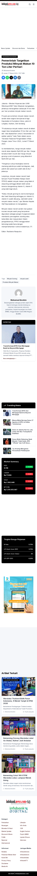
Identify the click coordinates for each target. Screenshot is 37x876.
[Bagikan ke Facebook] (3, 77)
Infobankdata (24, 857)
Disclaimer (5, 863)
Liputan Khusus (25, 837)
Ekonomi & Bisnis (7, 834)
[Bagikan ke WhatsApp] (7, 77)
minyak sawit (24, 278)
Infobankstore (24, 854)
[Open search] (29, 4)
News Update (5, 48)
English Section (25, 831)
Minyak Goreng (12, 278)
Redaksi (4, 852)
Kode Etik (5, 857)
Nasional (4, 840)
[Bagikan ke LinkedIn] (15, 77)
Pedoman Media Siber (9, 854)
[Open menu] (33, 4)
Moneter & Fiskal (7, 828)
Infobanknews (24, 852)
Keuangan (5, 825)
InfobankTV (24, 860)
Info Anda (23, 825)
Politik (3, 837)
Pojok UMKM (24, 834)
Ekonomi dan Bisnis (18, 48)
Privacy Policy (6, 860)
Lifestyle (23, 822)
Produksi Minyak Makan (10, 282)
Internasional (6, 843)
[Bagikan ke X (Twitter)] (11, 77)
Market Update (6, 831)
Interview (23, 840)
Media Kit (5, 866)
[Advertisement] (18, 27)
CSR (21, 828)
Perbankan (30, 48)
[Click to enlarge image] (18, 91)
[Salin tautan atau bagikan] (19, 77)
